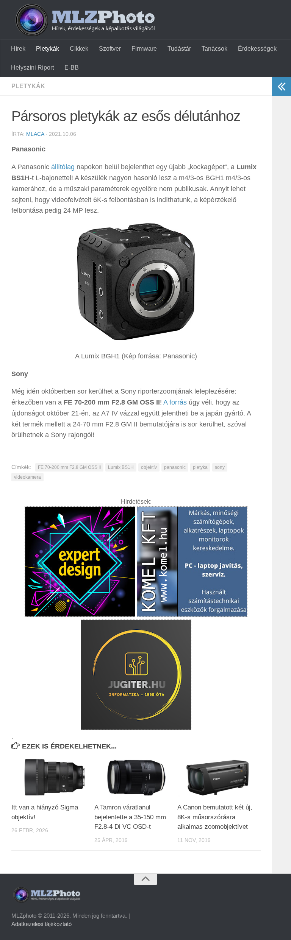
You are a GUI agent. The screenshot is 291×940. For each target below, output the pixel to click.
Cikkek (79, 48)
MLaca (35, 134)
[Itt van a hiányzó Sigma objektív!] (52, 777)
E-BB (71, 67)
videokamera (27, 477)
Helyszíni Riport (32, 67)
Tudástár (179, 48)
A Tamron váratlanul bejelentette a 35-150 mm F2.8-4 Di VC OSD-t (130, 817)
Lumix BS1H (121, 467)
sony (220, 467)
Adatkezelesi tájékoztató (41, 924)
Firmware (144, 48)
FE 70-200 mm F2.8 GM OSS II (69, 467)
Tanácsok (214, 48)
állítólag (63, 167)
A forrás (175, 402)
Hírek (18, 48)
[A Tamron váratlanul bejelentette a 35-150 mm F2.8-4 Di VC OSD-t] (135, 777)
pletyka (200, 467)
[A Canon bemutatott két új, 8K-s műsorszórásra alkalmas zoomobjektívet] (218, 777)
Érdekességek (257, 48)
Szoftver (110, 48)
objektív (149, 467)
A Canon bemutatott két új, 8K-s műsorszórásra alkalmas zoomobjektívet (214, 817)
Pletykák (47, 48)
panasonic (175, 467)
